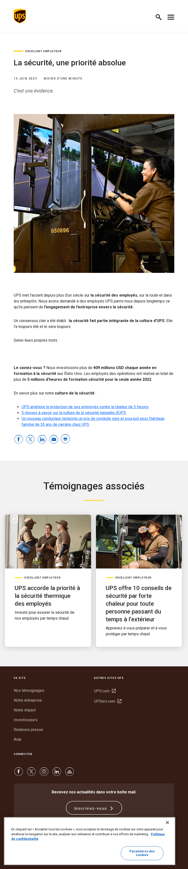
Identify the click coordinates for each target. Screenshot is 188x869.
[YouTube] (69, 774)
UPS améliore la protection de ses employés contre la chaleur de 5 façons (85, 407)
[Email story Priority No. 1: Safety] (54, 439)
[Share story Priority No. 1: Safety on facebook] (19, 439)
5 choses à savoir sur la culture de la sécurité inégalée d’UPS (74, 412)
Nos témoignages (29, 690)
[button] (160, 16)
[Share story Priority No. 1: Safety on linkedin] (42, 439)
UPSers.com (107, 701)
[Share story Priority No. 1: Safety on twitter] (30, 439)
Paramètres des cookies (142, 853)
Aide (18, 739)
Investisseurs (25, 720)
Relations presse (28, 729)
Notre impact (25, 710)
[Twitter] (31, 774)
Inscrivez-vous (91, 808)
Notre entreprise (28, 700)
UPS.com (105, 691)
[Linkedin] (57, 774)
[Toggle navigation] (170, 16)
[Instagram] (44, 774)
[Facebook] (19, 774)
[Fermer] (167, 822)
